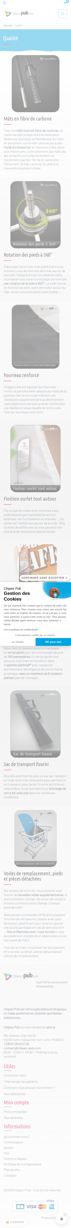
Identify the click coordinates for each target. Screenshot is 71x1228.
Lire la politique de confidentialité (21, 629)
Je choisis (17, 641)
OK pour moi (53, 641)
